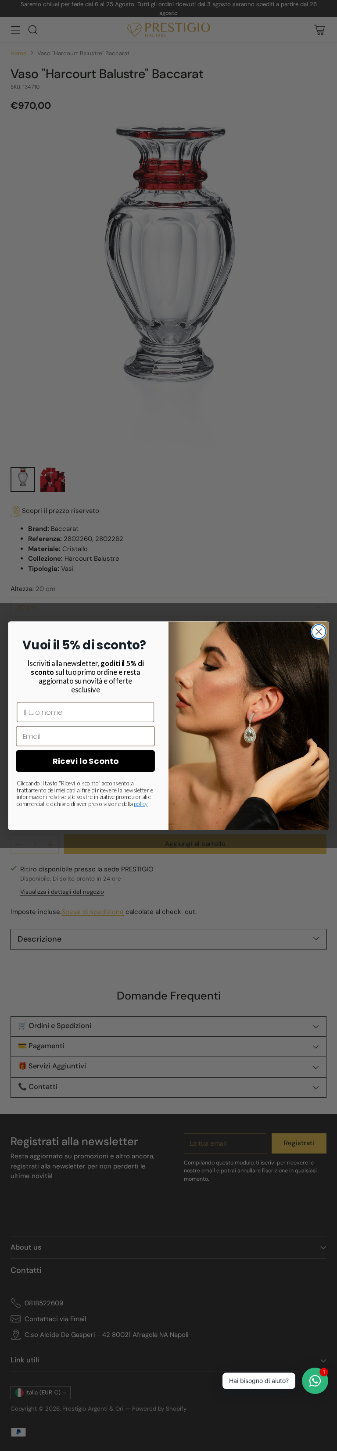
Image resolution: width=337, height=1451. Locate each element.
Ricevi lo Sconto (85, 761)
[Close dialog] (319, 631)
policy (140, 803)
